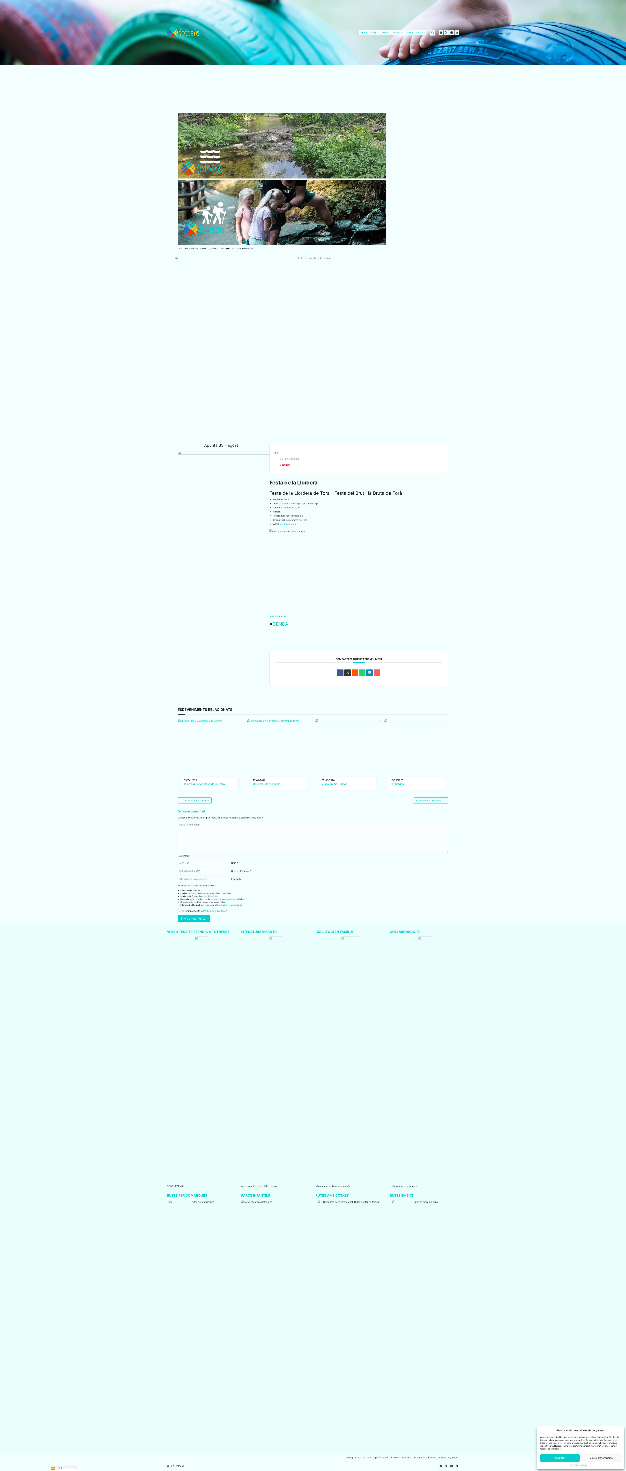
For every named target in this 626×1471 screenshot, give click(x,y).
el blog (349, 1457)
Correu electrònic (241, 870)
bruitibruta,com (287, 524)
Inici (180, 249)
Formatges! (398, 784)
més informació (277, 616)
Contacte (360, 1457)
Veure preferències (601, 1457)
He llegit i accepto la (204, 911)
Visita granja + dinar (334, 784)
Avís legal (407, 1457)
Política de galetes (579, 1465)
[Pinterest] (457, 32)
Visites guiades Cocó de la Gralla (204, 784)
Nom (234, 862)
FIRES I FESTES (227, 249)
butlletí (409, 32)
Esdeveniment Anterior (197, 800)
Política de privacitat (233, 905)
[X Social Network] (347, 672)
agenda (364, 32)
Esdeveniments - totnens (195, 249)
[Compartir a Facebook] (340, 672)
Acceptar (560, 1457)
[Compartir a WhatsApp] (362, 672)
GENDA (280, 624)
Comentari (184, 855)
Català (59, 1468)
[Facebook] (441, 32)
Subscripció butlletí (377, 1457)
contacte (420, 32)
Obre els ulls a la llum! (266, 784)
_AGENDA (213, 249)
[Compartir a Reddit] (355, 672)
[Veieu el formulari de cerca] (432, 33)
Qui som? (395, 1457)
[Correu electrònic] (377, 672)
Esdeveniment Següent (428, 800)
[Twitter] (446, 32)
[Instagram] (451, 32)
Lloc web (236, 879)
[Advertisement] (313, 89)
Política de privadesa (214, 911)
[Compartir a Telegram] (369, 672)
